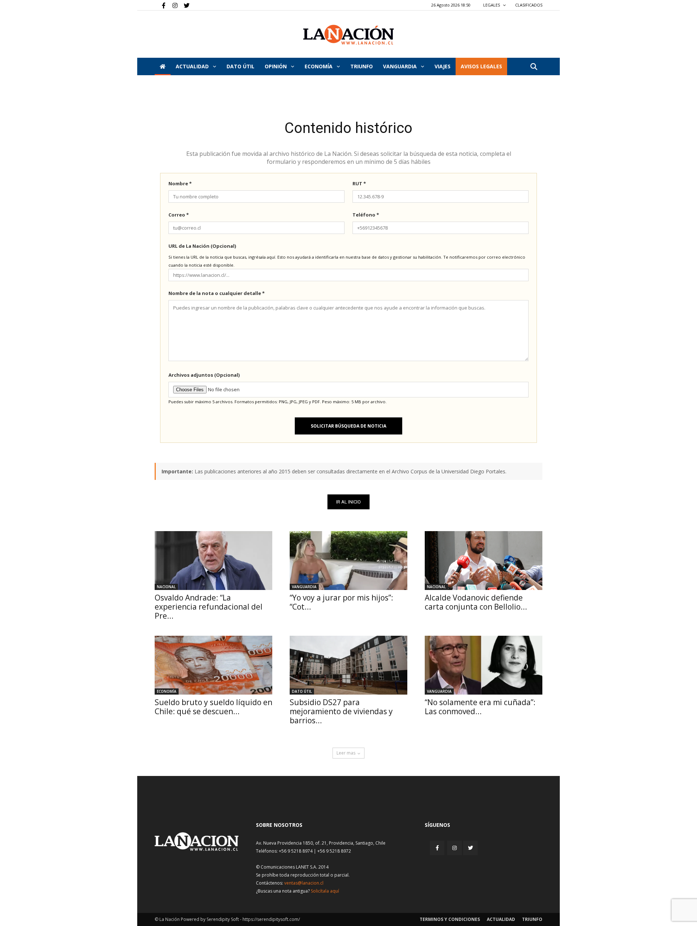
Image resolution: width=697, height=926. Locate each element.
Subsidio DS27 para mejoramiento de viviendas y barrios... (341, 711)
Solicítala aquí (325, 891)
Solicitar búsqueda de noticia (348, 426)
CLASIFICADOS (528, 5)
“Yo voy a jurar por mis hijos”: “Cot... (341, 602)
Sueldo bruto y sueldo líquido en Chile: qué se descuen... (213, 706)
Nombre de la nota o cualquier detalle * (216, 293)
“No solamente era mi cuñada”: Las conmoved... (480, 706)
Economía (319, 66)
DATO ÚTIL (240, 66)
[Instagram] (172, 5)
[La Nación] (348, 35)
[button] (533, 67)
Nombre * (180, 183)
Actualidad (193, 66)
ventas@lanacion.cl (303, 883)
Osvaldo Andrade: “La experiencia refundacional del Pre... (208, 607)
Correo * (178, 214)
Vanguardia (400, 66)
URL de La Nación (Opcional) (202, 246)
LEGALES (492, 5)
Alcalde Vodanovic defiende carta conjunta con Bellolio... (476, 602)
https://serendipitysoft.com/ (271, 919)
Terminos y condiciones (450, 919)
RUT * (359, 183)
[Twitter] (184, 5)
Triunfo (361, 66)
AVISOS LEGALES (481, 66)
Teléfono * (365, 214)
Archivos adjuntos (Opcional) (204, 375)
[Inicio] (163, 66)
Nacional (166, 586)
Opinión (276, 66)
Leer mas (346, 753)
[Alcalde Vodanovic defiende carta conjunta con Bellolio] (483, 560)
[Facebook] (160, 5)
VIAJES (443, 66)
